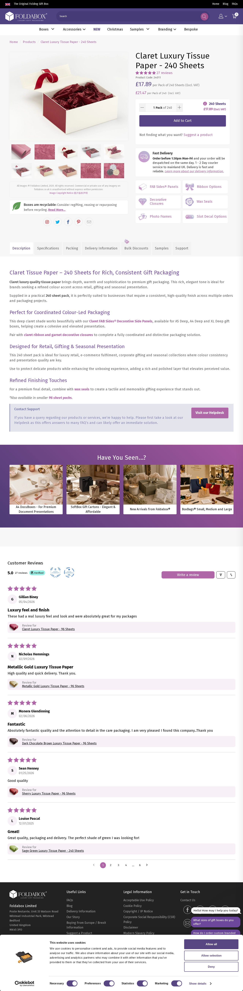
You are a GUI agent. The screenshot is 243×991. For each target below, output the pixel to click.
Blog (225, 3)
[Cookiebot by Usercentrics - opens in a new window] (24, 983)
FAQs (235, 3)
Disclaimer (130, 927)
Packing (72, 248)
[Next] (121, 96)
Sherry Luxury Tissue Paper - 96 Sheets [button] (49, 793)
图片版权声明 (81, 193)
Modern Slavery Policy (138, 933)
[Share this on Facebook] (68, 222)
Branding (165, 29)
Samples (137, 29)
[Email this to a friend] (89, 222)
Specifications (48, 248)
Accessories (72, 29)
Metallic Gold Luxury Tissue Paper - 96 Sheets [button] (53, 686)
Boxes (44, 29)
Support (181, 248)
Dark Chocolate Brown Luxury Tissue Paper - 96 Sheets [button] (59, 743)
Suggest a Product (79, 933)
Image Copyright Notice (61, 193)
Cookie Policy (132, 906)
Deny (211, 966)
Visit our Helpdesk (210, 413)
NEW (96, 29)
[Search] (204, 16)
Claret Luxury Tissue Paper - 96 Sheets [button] (48, 629)
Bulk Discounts (136, 248)
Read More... (56, 210)
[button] (146, 73)
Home (215, 3)
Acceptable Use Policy (138, 900)
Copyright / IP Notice (138, 911)
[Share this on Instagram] (47, 222)
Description (21, 248)
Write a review (188, 575)
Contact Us (187, 900)
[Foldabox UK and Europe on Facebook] (187, 910)
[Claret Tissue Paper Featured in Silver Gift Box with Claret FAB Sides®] (68, 96)
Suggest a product (198, 135)
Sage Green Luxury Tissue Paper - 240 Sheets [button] (53, 851)
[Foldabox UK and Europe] (26, 16)
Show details (197, 983)
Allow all (211, 944)
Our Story (73, 917)
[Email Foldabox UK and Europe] (187, 923)
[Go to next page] (148, 865)
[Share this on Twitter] (58, 222)
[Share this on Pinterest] (78, 222)
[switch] (109, 983)
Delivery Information (101, 248)
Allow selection (211, 955)
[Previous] (15, 96)
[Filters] (220, 574)
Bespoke (191, 29)
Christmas (115, 29)
